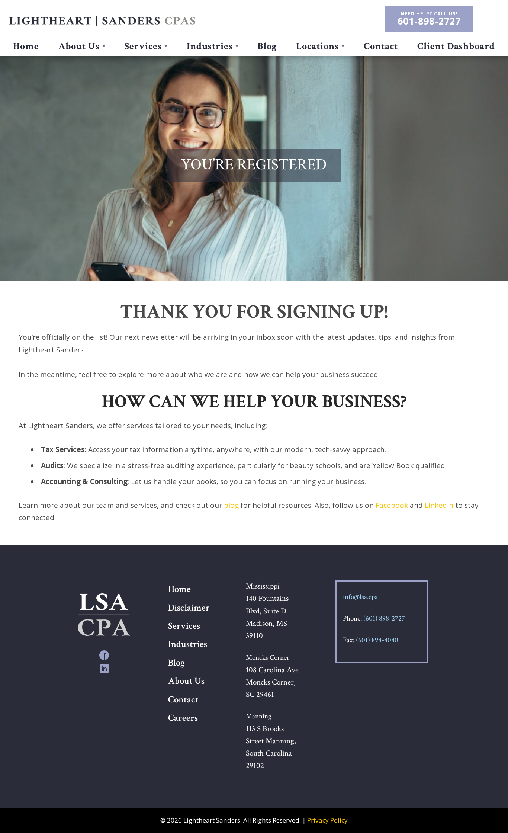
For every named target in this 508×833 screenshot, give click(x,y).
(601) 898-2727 (384, 618)
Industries (210, 46)
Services (143, 46)
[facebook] (104, 654)
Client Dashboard (456, 46)
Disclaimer (189, 608)
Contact (381, 46)
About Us (79, 46)
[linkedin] (104, 668)
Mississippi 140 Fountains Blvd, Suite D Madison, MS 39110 (267, 611)
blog (231, 505)
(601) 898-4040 (377, 640)
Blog (267, 46)
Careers (183, 718)
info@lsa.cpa (360, 597)
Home (26, 46)
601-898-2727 (429, 21)
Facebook (392, 505)
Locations (317, 46)
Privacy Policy (327, 820)
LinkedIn (439, 505)
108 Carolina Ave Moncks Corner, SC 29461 (272, 682)
